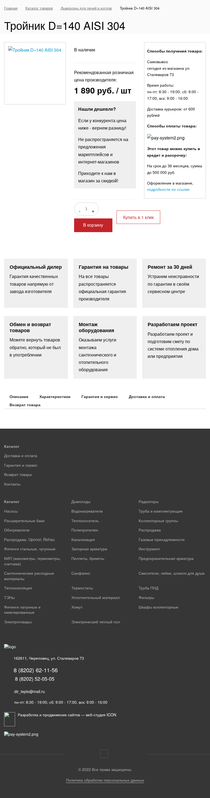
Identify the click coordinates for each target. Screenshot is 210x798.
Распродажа (150, 530)
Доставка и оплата (147, 396)
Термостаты (82, 588)
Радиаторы (149, 501)
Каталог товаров (39, 8)
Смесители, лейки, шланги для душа (172, 573)
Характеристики (55, 396)
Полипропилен (84, 530)
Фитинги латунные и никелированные (22, 609)
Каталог (11, 446)
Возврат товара (25, 404)
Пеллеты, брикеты (87, 558)
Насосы (11, 511)
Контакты (12, 484)
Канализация (83, 539)
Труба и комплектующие (161, 511)
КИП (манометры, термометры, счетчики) (32, 561)
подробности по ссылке (168, 189)
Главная (11, 8)
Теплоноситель (85, 520)
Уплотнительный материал (95, 597)
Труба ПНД (148, 588)
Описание (19, 396)
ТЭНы (9, 597)
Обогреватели (17, 530)
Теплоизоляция (18, 588)
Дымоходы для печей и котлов (86, 8)
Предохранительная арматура (166, 558)
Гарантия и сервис (99, 396)
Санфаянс (80, 573)
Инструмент (149, 548)
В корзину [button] (93, 225)
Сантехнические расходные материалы (29, 575)
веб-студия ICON (101, 714)
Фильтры (146, 597)
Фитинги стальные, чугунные (30, 548)
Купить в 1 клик (138, 217)
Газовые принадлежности (162, 539)
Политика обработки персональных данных (105, 780)
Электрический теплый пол (95, 621)
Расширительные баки (24, 520)
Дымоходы (81, 501)
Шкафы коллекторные (158, 607)
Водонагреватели (87, 511)
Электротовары (18, 621)
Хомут (76, 607)
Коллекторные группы (158, 520)
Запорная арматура (89, 548)
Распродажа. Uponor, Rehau (29, 539)
